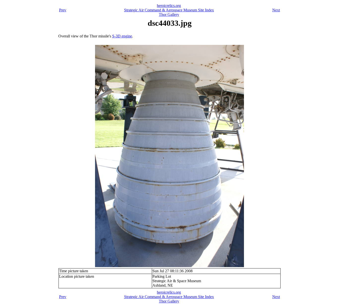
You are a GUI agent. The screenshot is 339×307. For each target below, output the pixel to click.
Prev (62, 10)
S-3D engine (122, 36)
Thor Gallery (169, 14)
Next (276, 10)
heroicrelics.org (169, 5)
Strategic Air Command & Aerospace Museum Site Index (169, 10)
